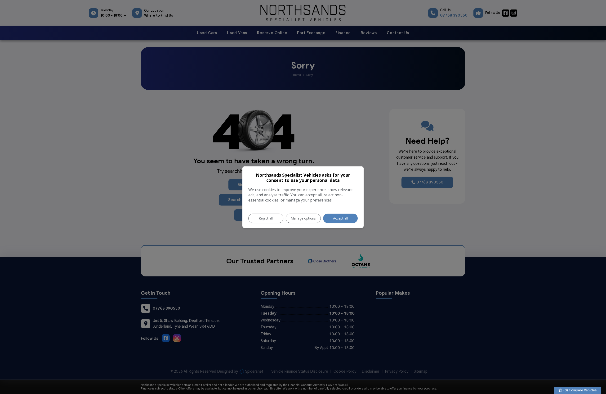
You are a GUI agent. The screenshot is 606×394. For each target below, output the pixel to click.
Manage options (303, 218)
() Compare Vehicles (579, 390)
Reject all (266, 218)
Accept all (340, 218)
